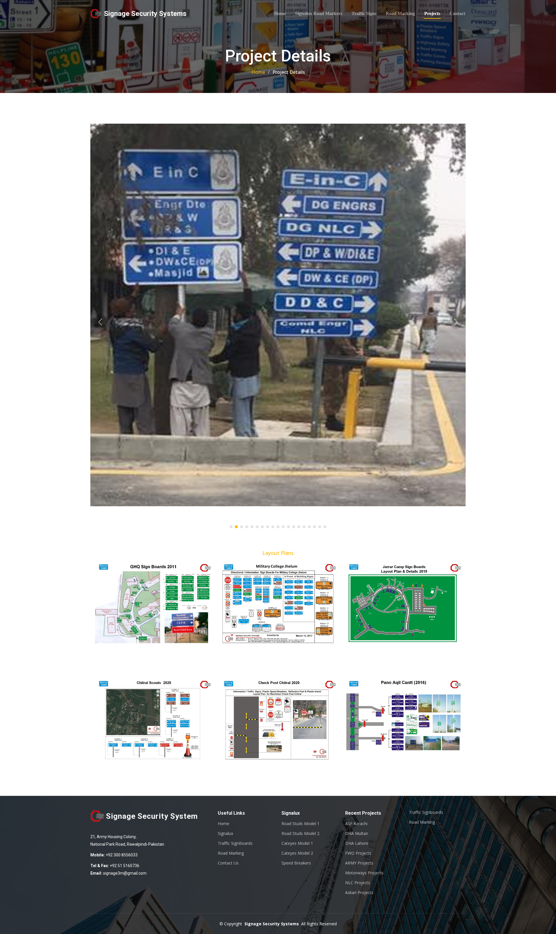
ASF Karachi (356, 824)
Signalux (225, 833)
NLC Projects (357, 883)
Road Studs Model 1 (300, 824)
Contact (457, 13)
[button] (100, 322)
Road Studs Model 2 (300, 833)
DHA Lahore (356, 843)
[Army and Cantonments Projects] (270, 603)
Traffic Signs (364, 13)
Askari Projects (359, 893)
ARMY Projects (359, 863)
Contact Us (228, 863)
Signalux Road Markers (318, 13)
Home (280, 13)
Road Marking (400, 13)
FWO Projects (358, 853)
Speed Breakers (296, 863)
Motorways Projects (364, 873)
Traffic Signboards (426, 812)
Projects (432, 13)
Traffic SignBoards (235, 843)
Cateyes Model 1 (297, 843)
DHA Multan (356, 833)
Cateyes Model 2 (297, 853)
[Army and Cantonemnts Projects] (145, 603)
